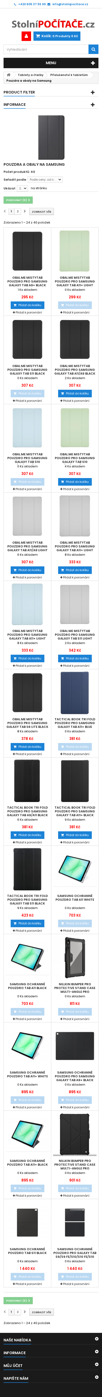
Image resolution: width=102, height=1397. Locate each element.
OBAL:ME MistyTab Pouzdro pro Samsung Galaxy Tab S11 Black (27, 370)
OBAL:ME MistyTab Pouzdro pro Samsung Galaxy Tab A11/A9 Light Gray (27, 548)
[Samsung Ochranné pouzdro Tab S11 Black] (27, 1222)
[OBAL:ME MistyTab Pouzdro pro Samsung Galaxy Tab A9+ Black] (27, 251)
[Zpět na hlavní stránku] (8, 75)
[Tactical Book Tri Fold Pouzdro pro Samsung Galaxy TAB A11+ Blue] (75, 692)
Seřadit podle (15, 179)
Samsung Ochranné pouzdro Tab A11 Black (27, 986)
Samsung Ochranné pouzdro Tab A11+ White (27, 1074)
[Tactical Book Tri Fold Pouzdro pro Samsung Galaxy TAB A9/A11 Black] (27, 781)
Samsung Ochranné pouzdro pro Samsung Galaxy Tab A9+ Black (75, 1076)
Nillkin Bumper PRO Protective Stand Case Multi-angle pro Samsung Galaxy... (74, 990)
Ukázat (9, 188)
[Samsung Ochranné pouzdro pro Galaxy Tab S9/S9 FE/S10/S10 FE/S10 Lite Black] (75, 1222)
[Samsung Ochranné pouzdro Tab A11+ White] (27, 1046)
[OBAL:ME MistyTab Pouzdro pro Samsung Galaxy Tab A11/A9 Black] (75, 339)
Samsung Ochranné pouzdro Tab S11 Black (27, 1251)
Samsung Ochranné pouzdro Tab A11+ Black (27, 1163)
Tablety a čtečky (30, 75)
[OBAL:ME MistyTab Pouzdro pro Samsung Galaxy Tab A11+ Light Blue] (27, 604)
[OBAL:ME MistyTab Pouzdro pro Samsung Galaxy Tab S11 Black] (27, 339)
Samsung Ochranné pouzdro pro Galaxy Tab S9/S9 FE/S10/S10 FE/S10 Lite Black (74, 1255)
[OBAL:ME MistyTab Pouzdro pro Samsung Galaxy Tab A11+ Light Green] (75, 251)
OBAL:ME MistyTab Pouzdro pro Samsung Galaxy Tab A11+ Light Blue (27, 636)
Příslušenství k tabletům (69, 75)
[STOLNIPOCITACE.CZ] (51, 20)
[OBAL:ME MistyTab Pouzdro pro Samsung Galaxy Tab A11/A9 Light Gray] (27, 516)
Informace (15, 104)
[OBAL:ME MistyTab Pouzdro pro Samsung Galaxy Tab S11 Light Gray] (75, 604)
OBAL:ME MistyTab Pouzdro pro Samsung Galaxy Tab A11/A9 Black (74, 370)
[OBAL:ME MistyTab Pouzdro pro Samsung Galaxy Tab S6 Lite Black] (27, 692)
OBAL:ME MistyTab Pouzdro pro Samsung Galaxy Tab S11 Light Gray (75, 636)
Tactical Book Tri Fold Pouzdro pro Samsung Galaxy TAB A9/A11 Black (27, 811)
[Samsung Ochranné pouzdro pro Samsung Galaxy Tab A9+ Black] (75, 1046)
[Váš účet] (26, 36)
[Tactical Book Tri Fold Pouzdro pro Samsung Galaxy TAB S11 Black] (27, 869)
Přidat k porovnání (29, 312)
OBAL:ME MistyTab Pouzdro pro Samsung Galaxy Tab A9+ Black (27, 281)
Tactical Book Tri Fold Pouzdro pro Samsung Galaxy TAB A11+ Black (75, 811)
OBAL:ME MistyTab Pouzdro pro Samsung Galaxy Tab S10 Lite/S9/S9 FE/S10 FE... (27, 460)
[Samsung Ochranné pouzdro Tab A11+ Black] (27, 1134)
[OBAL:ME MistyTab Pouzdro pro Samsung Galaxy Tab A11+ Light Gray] (75, 516)
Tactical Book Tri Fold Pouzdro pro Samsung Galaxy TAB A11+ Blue (75, 723)
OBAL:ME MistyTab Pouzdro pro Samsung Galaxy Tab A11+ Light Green (75, 283)
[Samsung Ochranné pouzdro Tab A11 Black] (27, 957)
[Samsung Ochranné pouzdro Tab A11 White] (75, 869)
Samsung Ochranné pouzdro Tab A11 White (75, 898)
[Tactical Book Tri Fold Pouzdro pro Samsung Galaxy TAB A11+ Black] (75, 781)
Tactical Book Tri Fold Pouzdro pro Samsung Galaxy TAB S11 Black (27, 899)
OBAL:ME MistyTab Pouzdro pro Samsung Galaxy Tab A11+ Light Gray (75, 548)
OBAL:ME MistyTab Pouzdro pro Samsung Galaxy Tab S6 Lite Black (27, 723)
